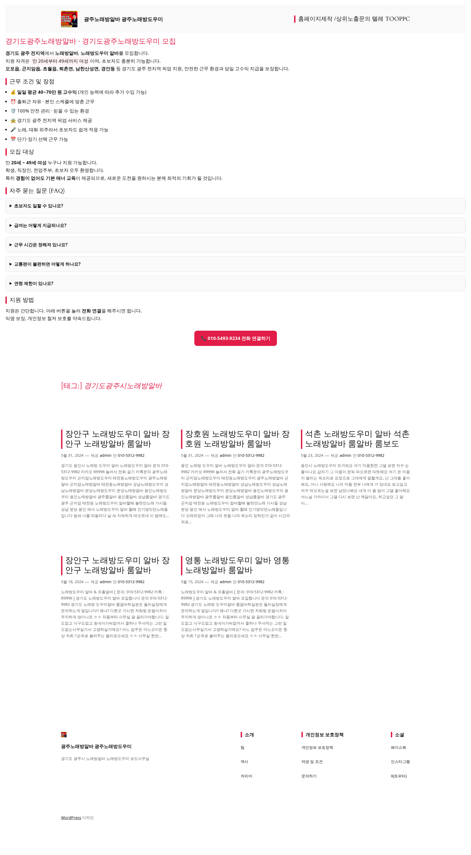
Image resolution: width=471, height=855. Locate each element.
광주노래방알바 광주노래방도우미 (123, 19)
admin (105, 455)
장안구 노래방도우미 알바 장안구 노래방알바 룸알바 (117, 439)
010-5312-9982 (131, 455)
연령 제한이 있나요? (33, 283)
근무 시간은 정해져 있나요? (41, 245)
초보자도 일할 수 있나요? (38, 206)
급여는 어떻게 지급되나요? (40, 225)
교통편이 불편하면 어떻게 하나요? (47, 264)
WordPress (71, 817)
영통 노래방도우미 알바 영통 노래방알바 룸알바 (237, 565)
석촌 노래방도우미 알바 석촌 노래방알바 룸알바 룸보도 (357, 439)
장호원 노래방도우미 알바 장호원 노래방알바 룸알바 (237, 439)
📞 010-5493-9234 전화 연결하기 (235, 338)
